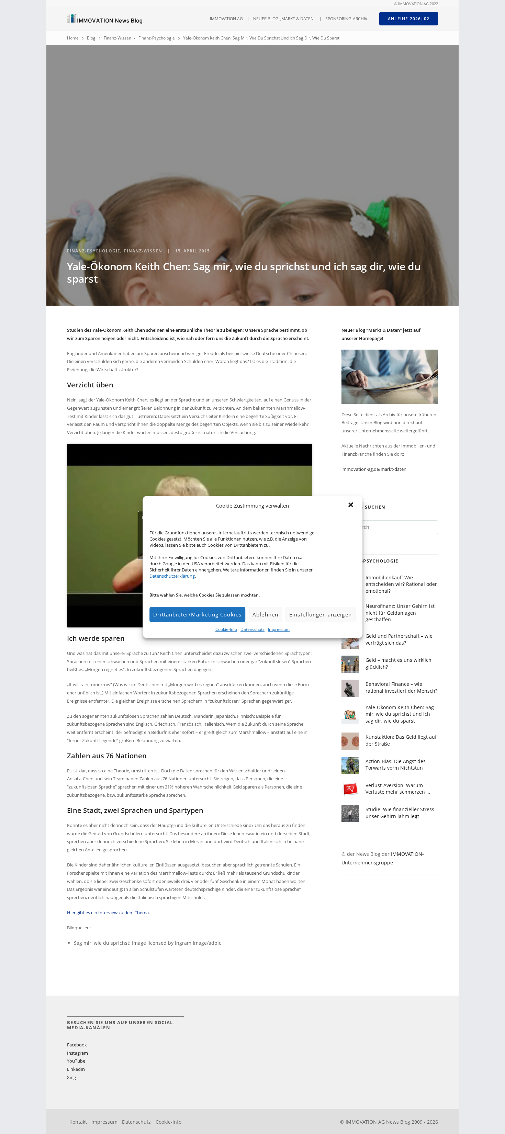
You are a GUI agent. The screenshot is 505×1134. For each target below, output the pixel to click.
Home (73, 38)
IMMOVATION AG (226, 19)
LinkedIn (76, 1069)
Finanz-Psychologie (156, 38)
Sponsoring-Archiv (346, 19)
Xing (71, 1077)
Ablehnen (265, 614)
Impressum (279, 629)
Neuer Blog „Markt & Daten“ (284, 19)
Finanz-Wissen (117, 38)
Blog (91, 38)
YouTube (76, 1061)
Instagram (77, 1053)
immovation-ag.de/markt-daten (373, 469)
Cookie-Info (226, 629)
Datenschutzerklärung (172, 576)
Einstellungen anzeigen (320, 614)
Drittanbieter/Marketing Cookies (197, 614)
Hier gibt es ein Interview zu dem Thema (108, 912)
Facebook (77, 1045)
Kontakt (78, 1122)
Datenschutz (252, 629)
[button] (351, 505)
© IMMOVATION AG (411, 3)
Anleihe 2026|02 (408, 19)
